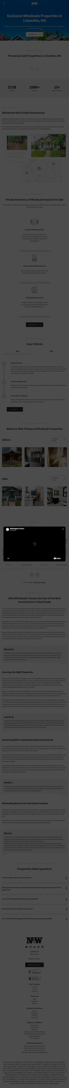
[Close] (63, 529)
